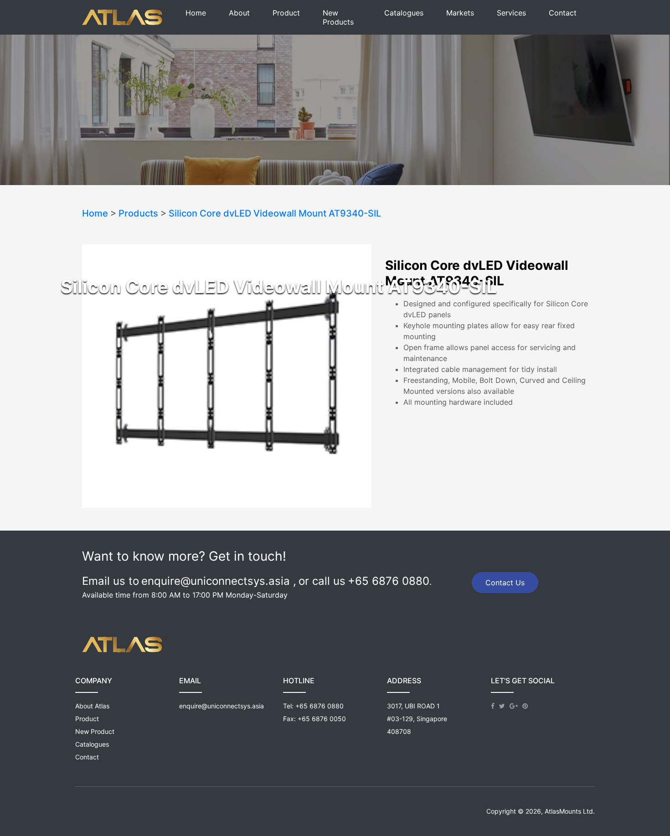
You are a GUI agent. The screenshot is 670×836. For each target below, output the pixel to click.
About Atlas (92, 706)
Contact (563, 12)
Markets (460, 12)
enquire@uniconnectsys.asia (221, 706)
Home (196, 12)
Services (511, 12)
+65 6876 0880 (319, 706)
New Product (94, 731)
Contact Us (505, 582)
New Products (338, 17)
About (239, 12)
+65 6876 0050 (322, 718)
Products (138, 213)
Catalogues (403, 12)
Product (286, 12)
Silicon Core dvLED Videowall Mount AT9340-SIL (275, 213)
